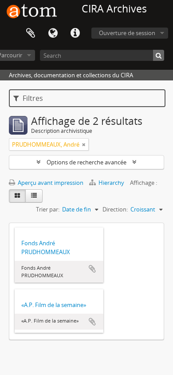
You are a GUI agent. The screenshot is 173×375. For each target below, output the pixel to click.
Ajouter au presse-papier (92, 268)
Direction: (115, 209)
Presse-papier (31, 33)
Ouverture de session (127, 33)
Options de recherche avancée (86, 162)
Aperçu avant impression (49, 183)
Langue (53, 33)
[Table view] (34, 196)
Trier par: (47, 209)
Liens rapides (75, 33)
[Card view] (17, 196)
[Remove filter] (84, 144)
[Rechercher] (158, 55)
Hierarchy (111, 183)
